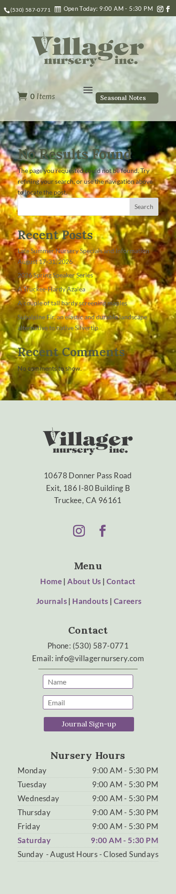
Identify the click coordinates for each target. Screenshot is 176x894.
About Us (84, 581)
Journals (51, 601)
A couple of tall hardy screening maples (72, 303)
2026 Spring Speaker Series (55, 275)
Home (51, 581)
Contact (121, 581)
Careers (128, 601)
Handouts (90, 601)
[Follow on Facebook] (168, 9)
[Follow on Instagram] (160, 9)
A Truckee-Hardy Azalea (51, 289)
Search (143, 206)
